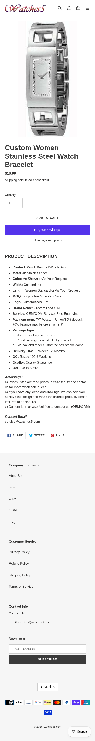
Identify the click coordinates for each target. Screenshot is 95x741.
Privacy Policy (19, 552)
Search (14, 487)
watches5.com (52, 726)
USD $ (46, 687)
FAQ (12, 522)
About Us (15, 476)
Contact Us (16, 613)
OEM (13, 499)
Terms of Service (21, 586)
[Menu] (87, 8)
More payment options (47, 240)
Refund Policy (19, 563)
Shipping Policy (20, 575)
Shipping (11, 180)
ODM (13, 510)
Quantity (10, 195)
